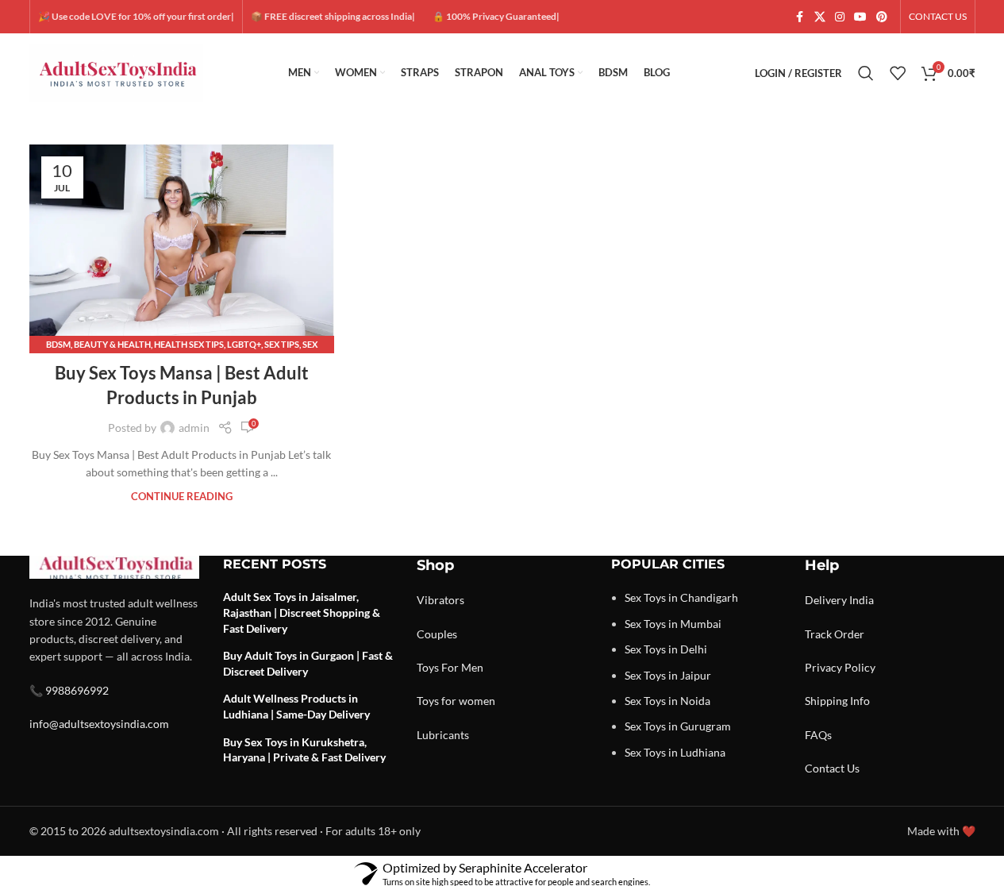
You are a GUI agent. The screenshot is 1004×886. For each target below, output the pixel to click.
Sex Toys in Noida (667, 700)
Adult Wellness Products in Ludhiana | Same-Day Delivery (296, 706)
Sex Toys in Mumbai (673, 623)
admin (194, 427)
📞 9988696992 (69, 690)
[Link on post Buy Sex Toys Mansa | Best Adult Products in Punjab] (181, 244)
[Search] (866, 73)
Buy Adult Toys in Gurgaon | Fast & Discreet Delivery (308, 663)
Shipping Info (837, 700)
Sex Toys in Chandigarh (681, 597)
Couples (437, 634)
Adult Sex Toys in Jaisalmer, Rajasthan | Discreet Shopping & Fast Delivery (301, 612)
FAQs (818, 735)
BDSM (58, 344)
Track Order (834, 634)
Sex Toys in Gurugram (678, 726)
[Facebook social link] (800, 17)
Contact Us (832, 768)
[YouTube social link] (860, 17)
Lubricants (443, 735)
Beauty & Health (112, 344)
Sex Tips (281, 344)
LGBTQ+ (244, 344)
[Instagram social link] (839, 17)
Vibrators (440, 600)
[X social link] (820, 17)
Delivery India (839, 600)
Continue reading (182, 497)
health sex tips (189, 344)
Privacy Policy (840, 667)
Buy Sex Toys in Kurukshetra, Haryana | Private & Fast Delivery (304, 750)
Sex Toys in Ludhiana (675, 752)
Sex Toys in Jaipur (668, 675)
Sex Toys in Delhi (666, 649)
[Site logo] (116, 72)
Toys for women (456, 700)
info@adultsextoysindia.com (99, 723)
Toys (428, 667)
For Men (462, 667)
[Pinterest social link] (881, 17)
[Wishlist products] (898, 73)
